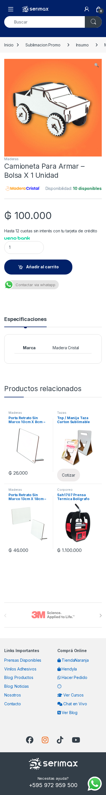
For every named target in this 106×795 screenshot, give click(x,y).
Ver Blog (68, 712)
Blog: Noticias (16, 686)
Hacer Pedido (73, 677)
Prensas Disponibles (22, 660)
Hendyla (68, 669)
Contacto (12, 703)
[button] (96, 65)
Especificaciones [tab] (25, 319)
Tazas (61, 413)
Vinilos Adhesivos (20, 669)
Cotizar (68, 475)
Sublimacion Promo (42, 44)
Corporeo (64, 490)
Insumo (82, 44)
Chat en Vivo (74, 703)
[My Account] (87, 9)
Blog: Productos (18, 677)
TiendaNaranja (74, 660)
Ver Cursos (72, 695)
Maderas (11, 159)
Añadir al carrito (42, 266)
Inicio (9, 44)
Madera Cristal (66, 347)
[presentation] (100, 616)
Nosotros (12, 695)
